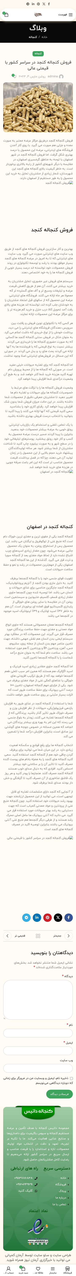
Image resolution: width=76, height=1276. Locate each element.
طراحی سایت (62, 1255)
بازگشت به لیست (38, 936)
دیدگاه (67, 976)
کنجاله (33, 37)
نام (70, 1025)
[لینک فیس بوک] (49, 4)
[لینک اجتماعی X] (44, 4)
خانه (44, 37)
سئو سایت (41, 1255)
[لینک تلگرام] (28, 4)
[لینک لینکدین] (33, 4)
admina (53, 77)
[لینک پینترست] (38, 4)
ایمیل (68, 1043)
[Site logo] (38, 14)
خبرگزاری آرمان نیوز (38, 1260)
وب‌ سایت (66, 1060)
